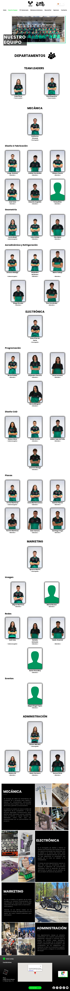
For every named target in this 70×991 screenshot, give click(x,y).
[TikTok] (64, 987)
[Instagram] (57, 987)
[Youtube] (67, 987)
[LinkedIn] (60, 987)
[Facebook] (53, 987)
